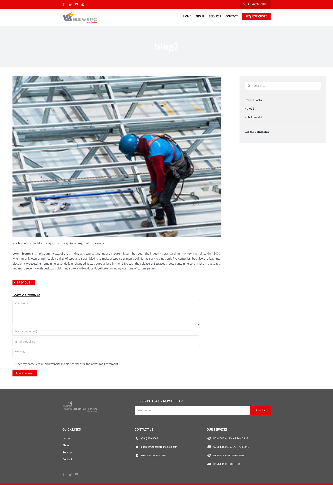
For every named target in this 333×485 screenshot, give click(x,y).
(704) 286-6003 (257, 4)
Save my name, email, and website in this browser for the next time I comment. (67, 364)
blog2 (250, 108)
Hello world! (254, 117)
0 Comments (97, 243)
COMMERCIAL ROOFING (226, 464)
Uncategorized (81, 243)
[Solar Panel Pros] (79, 401)
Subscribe (260, 410)
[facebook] (63, 474)
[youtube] (76, 474)
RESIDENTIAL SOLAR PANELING (230, 438)
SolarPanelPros (23, 243)
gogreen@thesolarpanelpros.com (159, 446)
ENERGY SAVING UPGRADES (228, 455)
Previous (23, 282)
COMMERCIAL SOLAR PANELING (231, 446)
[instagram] (70, 474)
